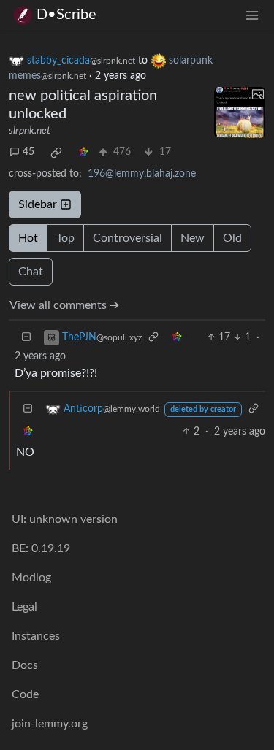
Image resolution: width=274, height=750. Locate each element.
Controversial (127, 238)
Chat (30, 272)
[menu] (252, 15)
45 (28, 152)
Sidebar (37, 204)
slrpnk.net (29, 131)
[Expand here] (239, 112)
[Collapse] (26, 337)
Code (25, 694)
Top (65, 238)
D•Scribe (66, 14)
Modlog (31, 577)
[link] (56, 153)
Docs (25, 665)
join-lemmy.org (50, 724)
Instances (36, 636)
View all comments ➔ (64, 305)
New (192, 238)
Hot (28, 238)
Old (232, 238)
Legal (24, 607)
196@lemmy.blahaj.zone (142, 174)
